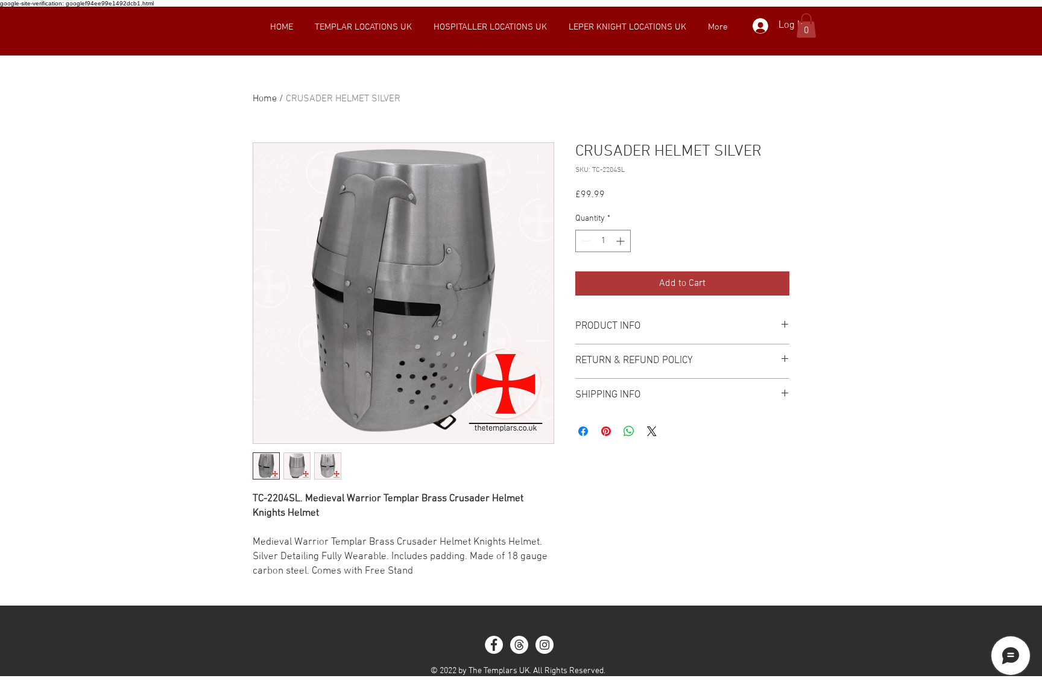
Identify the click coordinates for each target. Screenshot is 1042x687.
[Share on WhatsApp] (629, 431)
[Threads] (519, 645)
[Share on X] (652, 431)
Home (265, 99)
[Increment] (621, 241)
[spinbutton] (603, 241)
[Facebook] (494, 645)
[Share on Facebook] (583, 431)
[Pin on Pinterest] (606, 431)
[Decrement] (584, 241)
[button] (363, 27)
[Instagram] (544, 645)
